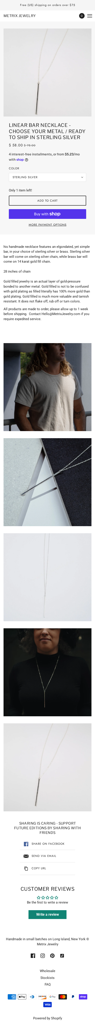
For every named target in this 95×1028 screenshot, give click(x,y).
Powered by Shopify (47, 1018)
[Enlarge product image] (47, 73)
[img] (33, 955)
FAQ (48, 984)
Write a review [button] (47, 914)
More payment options (47, 225)
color (14, 168)
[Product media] (47, 387)
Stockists (47, 978)
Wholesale (47, 971)
